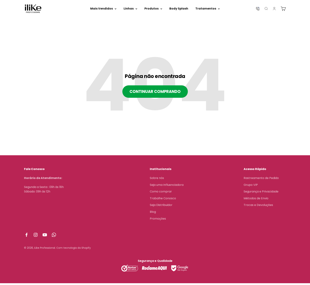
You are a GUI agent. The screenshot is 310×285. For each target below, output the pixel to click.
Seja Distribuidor (161, 205)
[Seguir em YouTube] (44, 234)
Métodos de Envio (256, 198)
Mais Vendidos (101, 8)
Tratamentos (205, 8)
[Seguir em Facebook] (26, 234)
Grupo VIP (251, 185)
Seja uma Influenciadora (167, 185)
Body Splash (178, 8)
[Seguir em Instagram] (35, 234)
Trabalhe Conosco (163, 198)
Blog (153, 212)
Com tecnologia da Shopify (73, 248)
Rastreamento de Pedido (261, 178)
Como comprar (161, 191)
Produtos (151, 8)
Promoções (158, 219)
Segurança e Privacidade (261, 191)
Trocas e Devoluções (258, 205)
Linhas (129, 8)
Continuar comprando (155, 91)
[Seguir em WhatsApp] (53, 234)
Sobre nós (157, 178)
